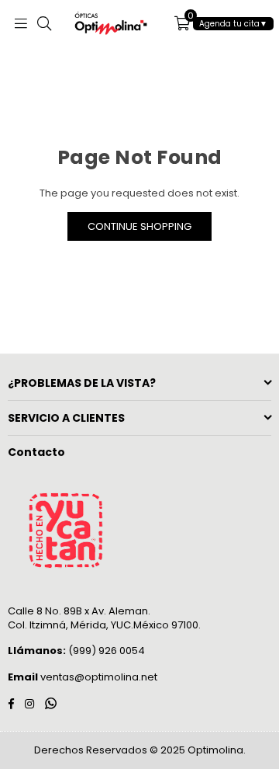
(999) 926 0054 (76, 650)
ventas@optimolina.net (97, 677)
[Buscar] (44, 23)
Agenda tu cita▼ (233, 24)
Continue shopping (139, 226)
